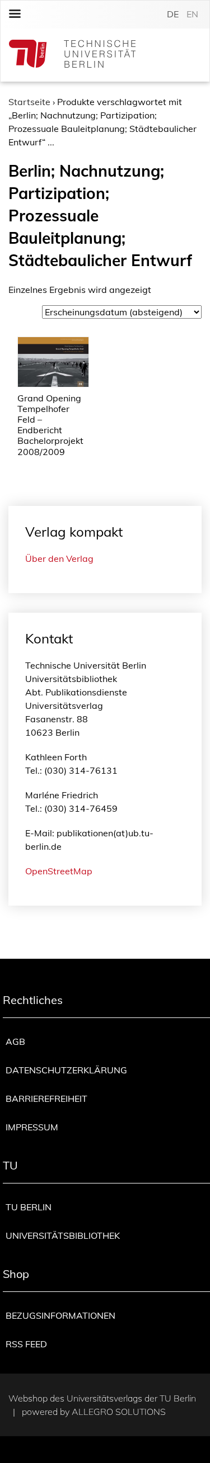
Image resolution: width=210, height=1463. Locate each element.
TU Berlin (29, 1207)
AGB (15, 1041)
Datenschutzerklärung (66, 1070)
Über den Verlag (59, 558)
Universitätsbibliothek (63, 1235)
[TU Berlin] (72, 55)
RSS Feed (26, 1344)
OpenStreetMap (58, 871)
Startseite (29, 101)
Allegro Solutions (119, 1411)
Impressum (32, 1127)
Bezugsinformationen (60, 1315)
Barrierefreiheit (46, 1098)
